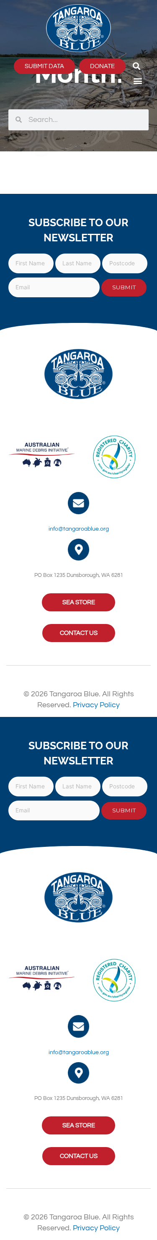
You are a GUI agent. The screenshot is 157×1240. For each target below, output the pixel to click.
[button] (137, 66)
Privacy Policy (96, 705)
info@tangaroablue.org (79, 529)
